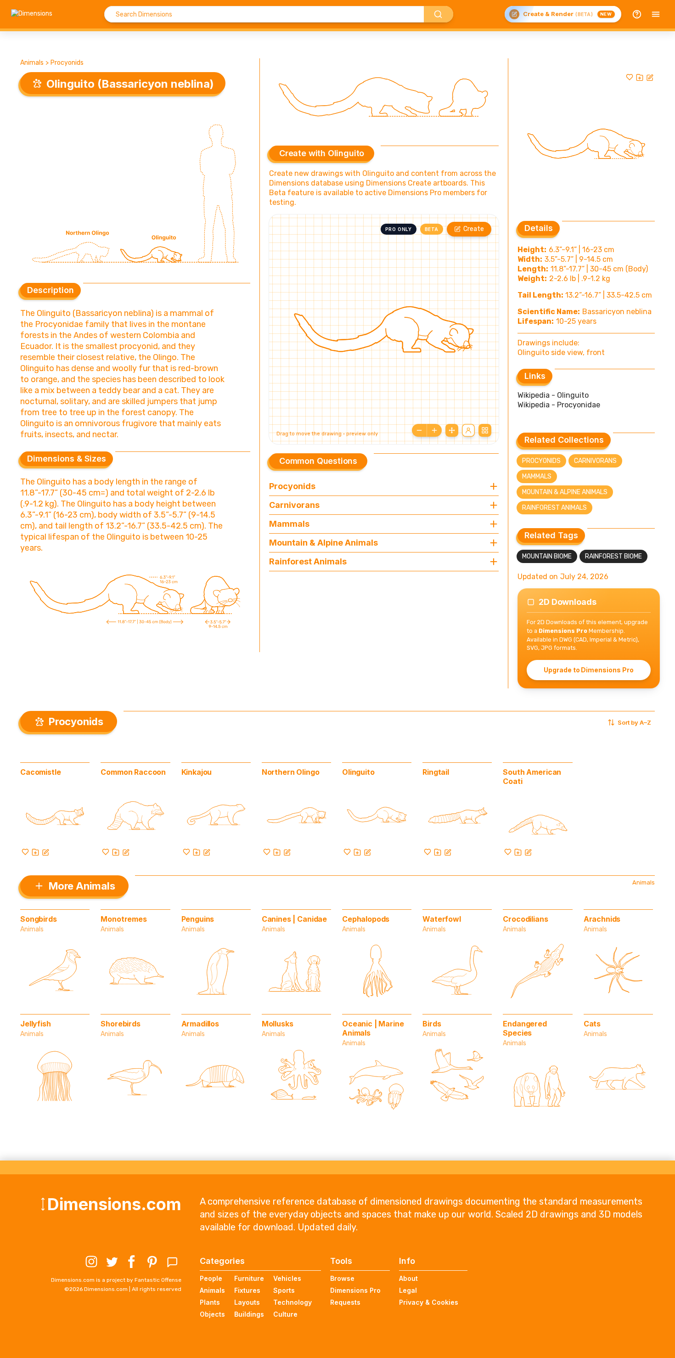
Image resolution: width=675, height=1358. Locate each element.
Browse (342, 1278)
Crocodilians (525, 919)
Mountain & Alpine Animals (565, 492)
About (408, 1278)
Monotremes (123, 919)
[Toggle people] (468, 430)
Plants (210, 1302)
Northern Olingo (291, 772)
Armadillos (200, 1023)
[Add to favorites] (629, 77)
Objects (212, 1314)
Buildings (249, 1314)
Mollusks (277, 1023)
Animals (32, 63)
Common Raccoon (133, 772)
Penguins (197, 919)
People (211, 1278)
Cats (592, 1023)
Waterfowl (441, 919)
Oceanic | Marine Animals (373, 1028)
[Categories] (655, 14)
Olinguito (358, 772)
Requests (345, 1302)
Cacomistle (40, 772)
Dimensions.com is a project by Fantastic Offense (116, 1280)
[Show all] (451, 430)
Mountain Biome (547, 556)
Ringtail (435, 772)
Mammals (536, 476)
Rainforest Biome (613, 556)
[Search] (438, 14)
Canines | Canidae (294, 919)
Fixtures (247, 1290)
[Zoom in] (434, 430)
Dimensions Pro (355, 1290)
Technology (292, 1302)
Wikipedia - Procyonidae (559, 404)
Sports (284, 1290)
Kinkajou (196, 772)
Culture (285, 1314)
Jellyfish (35, 1023)
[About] (637, 14)
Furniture (249, 1278)
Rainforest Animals (554, 508)
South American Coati (532, 776)
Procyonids (67, 63)
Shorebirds (120, 1023)
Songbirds (38, 919)
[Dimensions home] (31, 14)
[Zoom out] (419, 430)
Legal (408, 1290)
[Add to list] (640, 77)
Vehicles (287, 1278)
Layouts (247, 1302)
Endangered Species (524, 1028)
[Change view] (484, 430)
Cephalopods (365, 919)
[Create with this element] (650, 77)
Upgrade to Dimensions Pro (588, 670)
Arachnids (602, 919)
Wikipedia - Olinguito (553, 395)
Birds (431, 1023)
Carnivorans (595, 461)
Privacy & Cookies (428, 1302)
